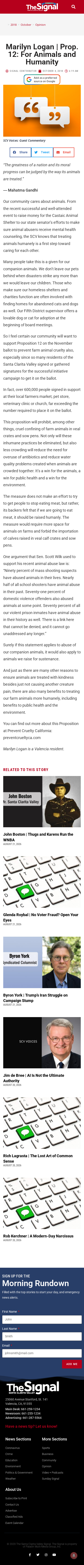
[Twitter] (37, 1554)
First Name (9, 1311)
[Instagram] (46, 1554)
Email (6, 1345)
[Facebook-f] (29, 1554)
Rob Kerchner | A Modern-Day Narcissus (38, 1236)
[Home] (5, 25)
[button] (11, 6)
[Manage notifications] (73, 1555)
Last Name (9, 1328)
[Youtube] (54, 1554)
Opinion (40, 25)
